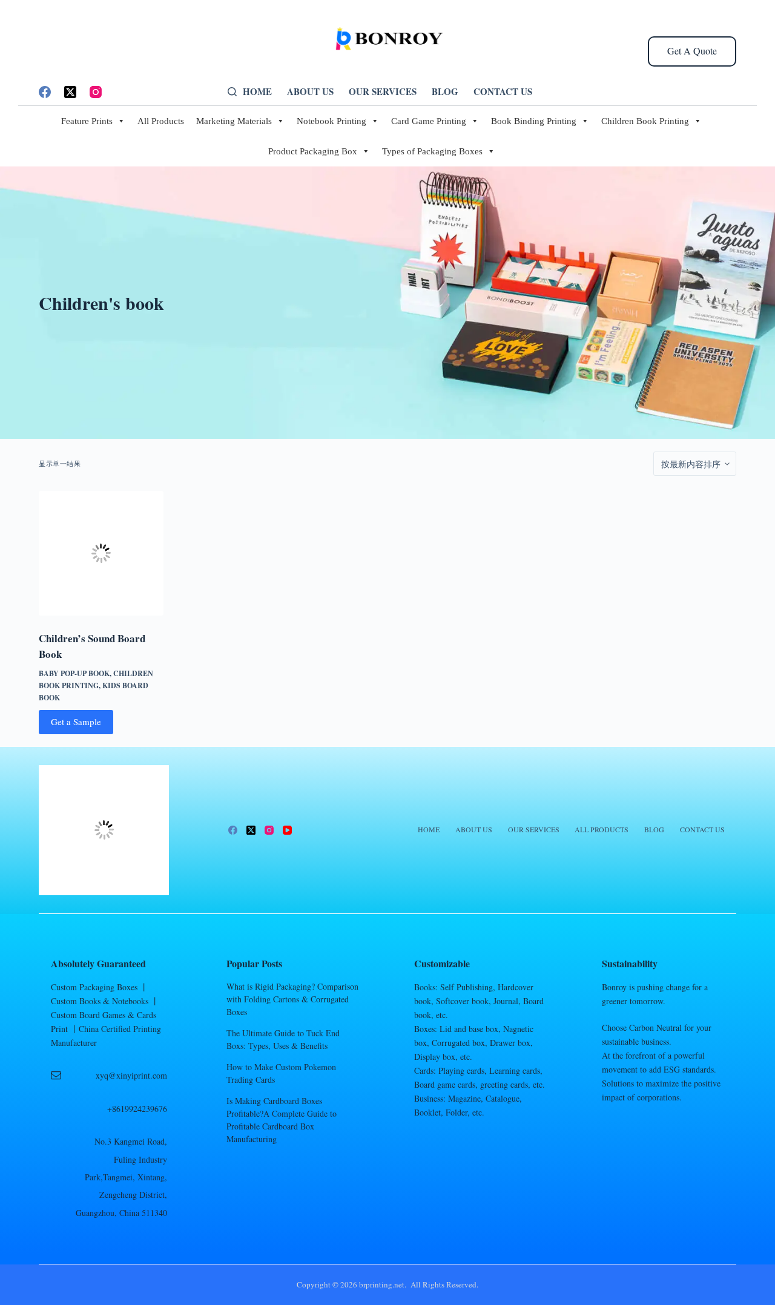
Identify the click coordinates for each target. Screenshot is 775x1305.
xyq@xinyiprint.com (131, 1108)
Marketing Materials (234, 154)
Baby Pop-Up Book (74, 706)
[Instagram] (96, 125)
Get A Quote (692, 83)
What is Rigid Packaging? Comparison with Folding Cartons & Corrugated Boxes (292, 1031)
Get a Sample (76, 754)
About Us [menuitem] (310, 124)
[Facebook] (45, 125)
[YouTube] (287, 862)
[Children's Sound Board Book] (101, 586)
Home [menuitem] (257, 124)
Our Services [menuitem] (383, 124)
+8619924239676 (137, 1141)
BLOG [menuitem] (445, 124)
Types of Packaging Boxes (432, 184)
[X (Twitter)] (70, 125)
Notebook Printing (331, 154)
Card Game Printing (428, 154)
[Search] (232, 124)
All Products (160, 154)
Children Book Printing (645, 154)
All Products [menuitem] (601, 862)
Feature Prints (87, 154)
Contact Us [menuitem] (502, 124)
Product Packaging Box (312, 184)
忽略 (748, 16)
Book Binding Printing (533, 154)
